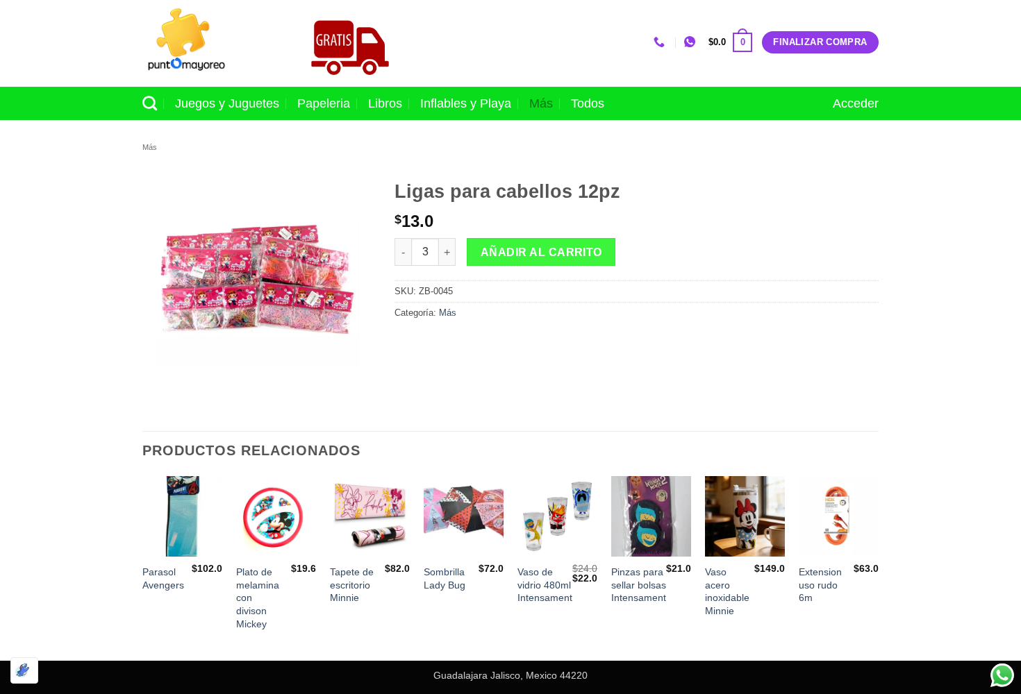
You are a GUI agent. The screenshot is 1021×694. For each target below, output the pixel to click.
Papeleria (323, 103)
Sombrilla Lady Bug (444, 578)
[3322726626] (661, 42)
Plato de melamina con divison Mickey (257, 597)
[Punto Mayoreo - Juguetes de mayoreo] (211, 43)
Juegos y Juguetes (227, 103)
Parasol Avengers (163, 578)
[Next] (878, 567)
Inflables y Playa (465, 103)
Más (541, 103)
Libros (385, 103)
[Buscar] (149, 103)
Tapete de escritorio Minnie (352, 584)
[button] (730, 42)
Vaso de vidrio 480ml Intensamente (547, 584)
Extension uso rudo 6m (820, 584)
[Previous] (143, 567)
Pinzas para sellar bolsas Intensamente (641, 584)
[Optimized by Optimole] (24, 670)
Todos (587, 103)
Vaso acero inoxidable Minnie (727, 591)
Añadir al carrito (541, 252)
